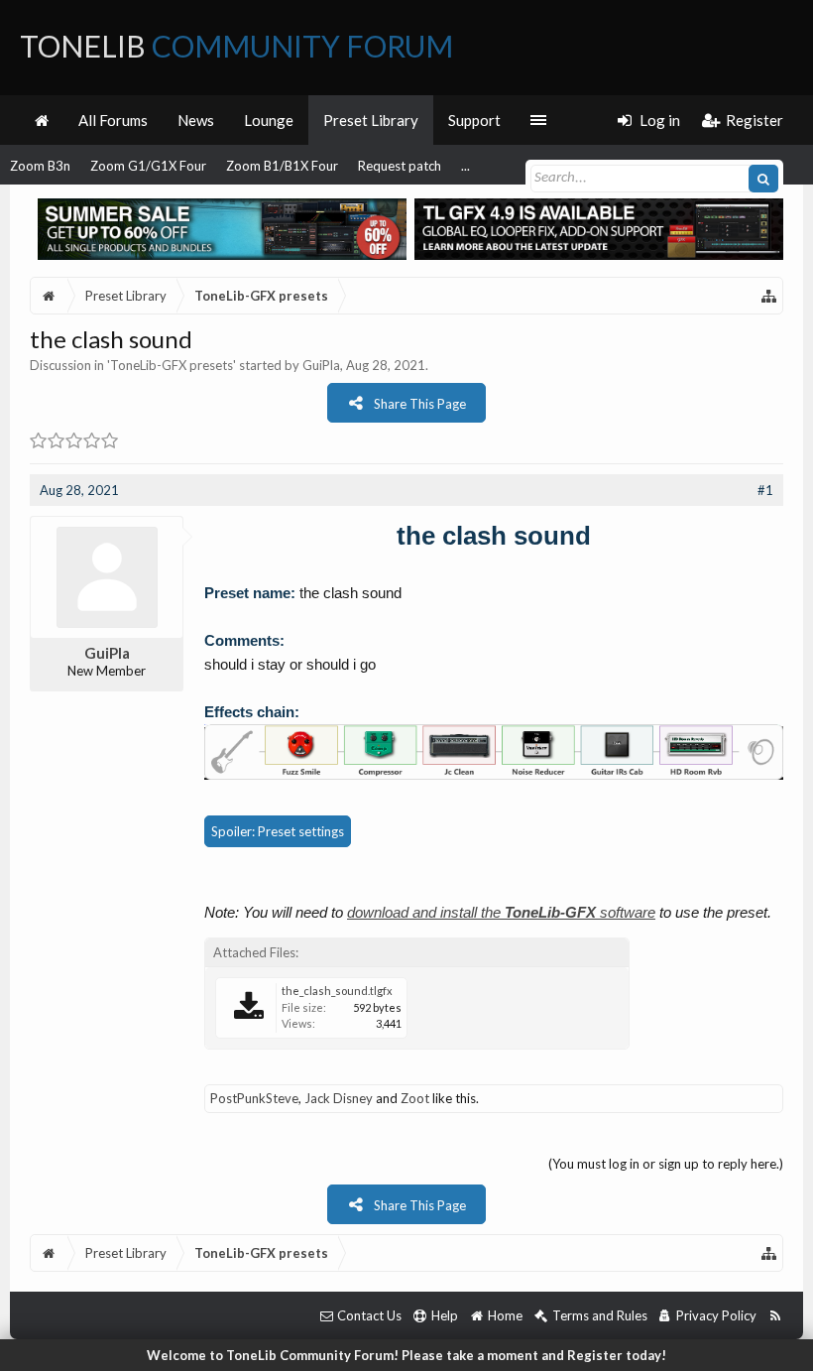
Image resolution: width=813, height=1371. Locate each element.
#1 (765, 490)
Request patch (399, 166)
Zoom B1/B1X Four (282, 166)
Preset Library (370, 120)
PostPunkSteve (254, 1098)
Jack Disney (338, 1098)
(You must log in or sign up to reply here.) (665, 1164)
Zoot (415, 1098)
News (195, 120)
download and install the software (501, 912)
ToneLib (236, 45)
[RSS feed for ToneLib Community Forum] (774, 1316)
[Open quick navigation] (769, 295)
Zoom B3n (40, 166)
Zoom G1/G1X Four (148, 166)
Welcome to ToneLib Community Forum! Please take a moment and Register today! (406, 1355)
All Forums (113, 120)
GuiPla (321, 365)
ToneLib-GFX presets (171, 365)
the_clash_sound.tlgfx (337, 990)
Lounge (268, 120)
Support (474, 120)
